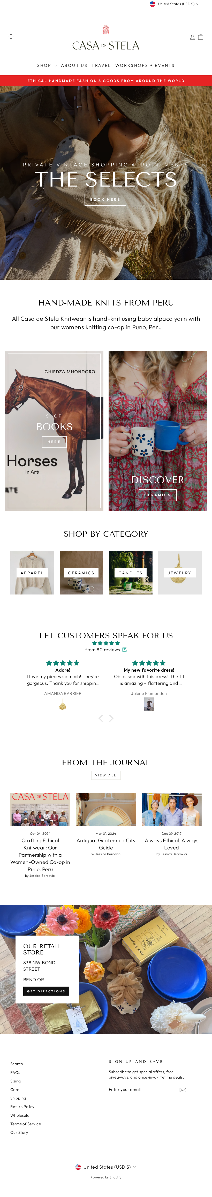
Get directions (46, 991)
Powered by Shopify (105, 1177)
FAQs (15, 1072)
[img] (106, 643)
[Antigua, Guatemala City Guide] (106, 809)
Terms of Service (25, 1123)
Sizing (15, 1081)
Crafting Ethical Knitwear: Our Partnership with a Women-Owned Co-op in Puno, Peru (40, 854)
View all (106, 775)
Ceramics (157, 495)
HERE (54, 441)
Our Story (19, 1132)
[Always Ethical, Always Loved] (172, 809)
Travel (101, 65)
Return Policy (22, 1106)
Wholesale (19, 1115)
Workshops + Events (145, 65)
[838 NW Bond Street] (106, 969)
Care (14, 1089)
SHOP (45, 65)
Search (16, 1063)
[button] (102, 718)
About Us (74, 65)
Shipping (18, 1098)
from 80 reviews (102, 650)
